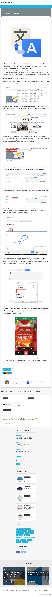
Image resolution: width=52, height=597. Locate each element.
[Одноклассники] (7, 373)
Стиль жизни (18, 542)
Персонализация (19, 537)
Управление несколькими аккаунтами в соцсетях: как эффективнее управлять (25, 452)
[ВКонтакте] (3, 373)
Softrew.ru (6, 2)
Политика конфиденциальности (42, 590)
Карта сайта (5, 590)
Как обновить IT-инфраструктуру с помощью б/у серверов (24, 445)
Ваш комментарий (7, 410)
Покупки (26, 537)
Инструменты (31, 530)
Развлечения (23, 539)
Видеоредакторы (19, 530)
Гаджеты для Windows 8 (28, 497)
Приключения (32, 537)
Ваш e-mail (31, 398)
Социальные (29, 539)
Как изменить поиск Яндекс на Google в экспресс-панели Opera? (29, 480)
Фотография (25, 542)
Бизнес (22, 528)
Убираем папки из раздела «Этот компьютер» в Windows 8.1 (29, 508)
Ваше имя (6, 398)
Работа (17, 539)
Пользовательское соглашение (26, 590)
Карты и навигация (20, 533)
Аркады (17, 528)
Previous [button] (3, 382)
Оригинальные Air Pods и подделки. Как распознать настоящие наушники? (25, 437)
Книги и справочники (29, 533)
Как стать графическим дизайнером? (24, 466)
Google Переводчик (7, 358)
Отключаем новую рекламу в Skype (29, 517)
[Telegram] (11, 373)
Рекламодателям (13, 590)
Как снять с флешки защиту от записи (29, 489)
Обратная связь (34, 2)
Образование (27, 535)
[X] (5, 373)
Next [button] (49, 382)
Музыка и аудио (19, 535)
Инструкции (10, 364)
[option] (15, 382)
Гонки (26, 530)
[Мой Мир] (9, 373)
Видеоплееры (28, 528)
